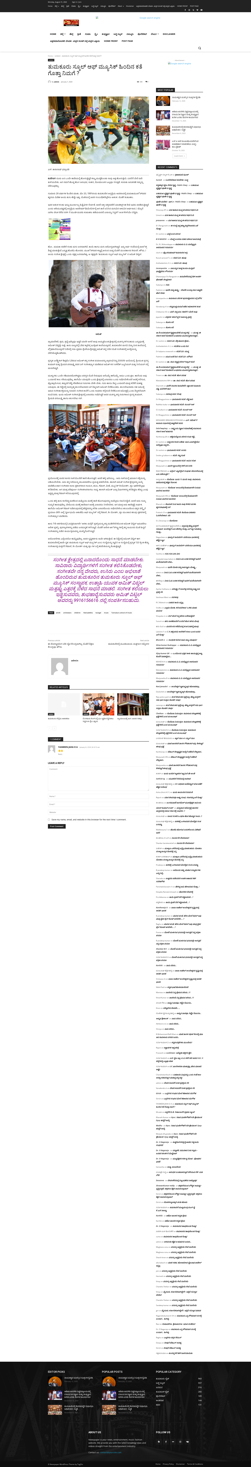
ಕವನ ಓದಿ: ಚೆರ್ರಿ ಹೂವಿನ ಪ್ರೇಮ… (178, 341)
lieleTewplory (161, 428)
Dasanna (160, 1180)
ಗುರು (167, 284)
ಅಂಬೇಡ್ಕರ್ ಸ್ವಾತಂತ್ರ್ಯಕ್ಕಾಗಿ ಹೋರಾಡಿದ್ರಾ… (185, 686)
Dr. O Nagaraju (162, 1142)
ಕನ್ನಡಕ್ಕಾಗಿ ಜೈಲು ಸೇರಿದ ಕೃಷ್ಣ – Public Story (171, 185)
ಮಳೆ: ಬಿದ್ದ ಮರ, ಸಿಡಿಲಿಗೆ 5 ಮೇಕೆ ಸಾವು (183, 311)
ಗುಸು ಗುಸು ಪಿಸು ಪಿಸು (172, 553)
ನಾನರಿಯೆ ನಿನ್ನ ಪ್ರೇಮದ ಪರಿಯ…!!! (178, 992)
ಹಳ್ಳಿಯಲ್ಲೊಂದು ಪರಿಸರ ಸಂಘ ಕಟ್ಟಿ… (183, 436)
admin (56, 82)
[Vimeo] (197, 10)
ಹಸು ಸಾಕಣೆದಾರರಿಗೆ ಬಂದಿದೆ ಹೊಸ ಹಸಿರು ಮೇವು (182, 621)
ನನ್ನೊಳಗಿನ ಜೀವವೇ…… (171, 1008)
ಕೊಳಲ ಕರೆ (170, 322)
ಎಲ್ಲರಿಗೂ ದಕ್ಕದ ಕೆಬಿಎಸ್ (172, 1337)
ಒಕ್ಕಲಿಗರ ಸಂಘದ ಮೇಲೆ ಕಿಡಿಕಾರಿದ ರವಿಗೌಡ (180, 1093)
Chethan (160, 713)
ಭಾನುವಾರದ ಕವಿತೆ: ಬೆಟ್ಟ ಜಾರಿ (182, 399)
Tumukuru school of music (121, 613)
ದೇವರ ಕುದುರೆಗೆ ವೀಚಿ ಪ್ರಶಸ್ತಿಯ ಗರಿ (176, 1083)
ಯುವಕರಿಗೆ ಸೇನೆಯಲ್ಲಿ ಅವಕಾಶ (179, 778)
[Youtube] (201, 10)
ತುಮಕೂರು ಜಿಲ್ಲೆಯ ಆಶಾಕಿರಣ (58, 718)
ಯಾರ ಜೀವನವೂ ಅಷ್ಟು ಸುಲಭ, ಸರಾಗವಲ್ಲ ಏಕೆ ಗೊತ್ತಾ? (183, 797)
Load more (178, 156)
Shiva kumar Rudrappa (166, 645)
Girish (158, 1093)
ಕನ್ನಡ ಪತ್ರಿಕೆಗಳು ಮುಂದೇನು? (182, 1042)
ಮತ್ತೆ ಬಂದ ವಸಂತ (173, 234)
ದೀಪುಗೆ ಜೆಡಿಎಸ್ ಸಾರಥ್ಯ (172, 1342)
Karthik (159, 965)
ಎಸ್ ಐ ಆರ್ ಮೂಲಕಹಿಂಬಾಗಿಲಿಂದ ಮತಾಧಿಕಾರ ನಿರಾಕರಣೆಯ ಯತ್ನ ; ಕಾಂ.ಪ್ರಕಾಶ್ (185, 144)
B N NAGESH (161, 239)
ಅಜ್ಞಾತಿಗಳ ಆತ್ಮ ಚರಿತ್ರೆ (171, 1047)
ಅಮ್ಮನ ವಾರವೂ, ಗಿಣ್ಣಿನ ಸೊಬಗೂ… (179, 1002)
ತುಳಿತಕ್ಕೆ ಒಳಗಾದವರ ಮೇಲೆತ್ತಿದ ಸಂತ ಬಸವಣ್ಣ (182, 865)
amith (58, 613)
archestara (67, 613)
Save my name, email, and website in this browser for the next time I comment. (89, 819)
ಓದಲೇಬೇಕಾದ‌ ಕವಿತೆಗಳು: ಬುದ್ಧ (177, 180)
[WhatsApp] (88, 89)
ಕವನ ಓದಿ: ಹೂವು (179, 257)
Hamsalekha (88, 613)
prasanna (160, 220)
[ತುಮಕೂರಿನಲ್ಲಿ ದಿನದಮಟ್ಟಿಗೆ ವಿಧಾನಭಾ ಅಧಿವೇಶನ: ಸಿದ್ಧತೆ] (163, 130)
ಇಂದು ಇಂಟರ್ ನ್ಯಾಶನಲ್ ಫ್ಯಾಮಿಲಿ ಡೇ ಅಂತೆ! (179, 773)
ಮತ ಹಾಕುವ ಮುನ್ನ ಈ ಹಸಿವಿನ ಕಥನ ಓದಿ (183, 210)
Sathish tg (160, 778)
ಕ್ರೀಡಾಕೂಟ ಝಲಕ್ (182, 174)
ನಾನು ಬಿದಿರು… (171, 965)
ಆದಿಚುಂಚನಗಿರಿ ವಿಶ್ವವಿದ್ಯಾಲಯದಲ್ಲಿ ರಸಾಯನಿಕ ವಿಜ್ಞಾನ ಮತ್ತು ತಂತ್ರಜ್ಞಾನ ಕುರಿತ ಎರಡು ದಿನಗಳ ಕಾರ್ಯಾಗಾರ (185, 114)
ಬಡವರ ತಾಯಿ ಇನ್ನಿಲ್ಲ (175, 602)
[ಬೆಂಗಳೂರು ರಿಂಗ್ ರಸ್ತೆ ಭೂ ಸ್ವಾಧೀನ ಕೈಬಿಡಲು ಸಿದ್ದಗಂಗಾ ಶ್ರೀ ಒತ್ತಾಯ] (98, 704)
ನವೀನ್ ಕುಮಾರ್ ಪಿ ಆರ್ (164, 808)
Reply (60, 754)
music (106, 613)
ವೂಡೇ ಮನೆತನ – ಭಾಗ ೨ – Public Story (170, 201)
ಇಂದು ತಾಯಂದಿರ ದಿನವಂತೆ (183, 792)
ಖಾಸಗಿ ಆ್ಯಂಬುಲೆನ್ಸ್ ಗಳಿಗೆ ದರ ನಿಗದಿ (180, 465)
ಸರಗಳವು (174, 597)
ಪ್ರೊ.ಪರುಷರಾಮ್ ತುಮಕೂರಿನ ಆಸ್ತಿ (175, 252)
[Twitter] (193, 10)
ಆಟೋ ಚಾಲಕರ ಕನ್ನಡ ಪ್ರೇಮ (176, 1215)
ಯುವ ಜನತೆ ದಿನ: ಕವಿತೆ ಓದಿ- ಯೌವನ (178, 356)
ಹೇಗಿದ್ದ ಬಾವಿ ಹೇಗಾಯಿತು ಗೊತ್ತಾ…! (187, 886)
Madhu (159, 1125)
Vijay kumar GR (162, 653)
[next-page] (54, 728)
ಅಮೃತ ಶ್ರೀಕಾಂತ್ (162, 1018)
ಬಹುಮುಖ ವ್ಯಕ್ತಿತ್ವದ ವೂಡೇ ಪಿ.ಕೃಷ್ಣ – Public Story (174, 193)
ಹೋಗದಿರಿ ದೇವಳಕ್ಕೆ (186, 892)
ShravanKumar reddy (165, 1185)
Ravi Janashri (162, 686)
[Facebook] (185, 10)
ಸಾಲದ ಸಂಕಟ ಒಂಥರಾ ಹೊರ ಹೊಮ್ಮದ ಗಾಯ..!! (184, 816)
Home (50, 56)
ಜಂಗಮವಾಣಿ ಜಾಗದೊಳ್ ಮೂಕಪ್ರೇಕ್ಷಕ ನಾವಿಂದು (184, 802)
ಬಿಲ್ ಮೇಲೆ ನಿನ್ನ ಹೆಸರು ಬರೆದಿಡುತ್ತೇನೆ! (181, 616)
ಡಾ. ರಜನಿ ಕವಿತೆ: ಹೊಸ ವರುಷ (175, 375)
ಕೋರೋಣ (173, 520)
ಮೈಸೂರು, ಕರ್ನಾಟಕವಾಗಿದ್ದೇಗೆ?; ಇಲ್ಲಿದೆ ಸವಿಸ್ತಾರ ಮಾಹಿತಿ (181, 1310)
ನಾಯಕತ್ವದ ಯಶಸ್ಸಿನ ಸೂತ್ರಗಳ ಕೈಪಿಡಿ (186, 97)
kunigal (98, 613)
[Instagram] (189, 10)
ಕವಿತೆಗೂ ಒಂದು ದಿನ (181, 346)
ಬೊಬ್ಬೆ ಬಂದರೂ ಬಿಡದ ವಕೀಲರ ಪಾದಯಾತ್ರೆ (185, 239)
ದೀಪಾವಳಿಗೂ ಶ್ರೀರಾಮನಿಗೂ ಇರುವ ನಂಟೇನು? (179, 1324)
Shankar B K (161, 949)
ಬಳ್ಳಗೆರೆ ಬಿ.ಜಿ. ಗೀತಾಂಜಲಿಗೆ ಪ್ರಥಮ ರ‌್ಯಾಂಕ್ (180, 1112)
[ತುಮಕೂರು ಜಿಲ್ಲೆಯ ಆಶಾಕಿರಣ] (64, 704)
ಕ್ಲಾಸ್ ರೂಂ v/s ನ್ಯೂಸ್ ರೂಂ (185, 738)
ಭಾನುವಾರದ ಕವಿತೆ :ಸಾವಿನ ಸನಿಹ (184, 460)
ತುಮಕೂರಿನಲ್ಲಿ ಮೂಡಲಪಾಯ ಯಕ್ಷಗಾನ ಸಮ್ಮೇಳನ (128, 644)
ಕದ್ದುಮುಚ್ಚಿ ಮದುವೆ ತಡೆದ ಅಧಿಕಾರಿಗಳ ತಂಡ (184, 306)
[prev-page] (50, 728)
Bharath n (160, 640)
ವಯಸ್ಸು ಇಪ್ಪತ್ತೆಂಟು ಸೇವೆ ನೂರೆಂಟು (183, 1247)
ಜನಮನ (57, 56)
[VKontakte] (187, 1442)
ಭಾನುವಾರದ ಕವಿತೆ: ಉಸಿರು (176, 450)
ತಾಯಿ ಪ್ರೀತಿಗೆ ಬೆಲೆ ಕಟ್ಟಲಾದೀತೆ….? (181, 897)
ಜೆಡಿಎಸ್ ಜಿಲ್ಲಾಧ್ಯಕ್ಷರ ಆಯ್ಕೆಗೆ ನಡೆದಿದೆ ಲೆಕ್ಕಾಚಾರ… (185, 751)
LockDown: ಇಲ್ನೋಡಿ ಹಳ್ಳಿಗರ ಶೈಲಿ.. (179, 1053)
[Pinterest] (81, 89)
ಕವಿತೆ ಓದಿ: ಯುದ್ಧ (182, 351)
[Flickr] (173, 1442)
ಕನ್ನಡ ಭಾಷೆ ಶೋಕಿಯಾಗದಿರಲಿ (177, 987)
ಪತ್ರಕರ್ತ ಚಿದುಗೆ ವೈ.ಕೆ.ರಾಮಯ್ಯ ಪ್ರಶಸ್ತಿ (178, 317)
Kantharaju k (162, 907)
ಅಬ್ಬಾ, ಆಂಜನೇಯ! (174, 1167)
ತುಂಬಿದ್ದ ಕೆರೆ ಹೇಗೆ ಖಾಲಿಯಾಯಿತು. (181, 1353)
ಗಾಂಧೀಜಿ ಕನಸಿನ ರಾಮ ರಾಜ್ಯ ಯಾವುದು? (182, 640)
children (77, 613)
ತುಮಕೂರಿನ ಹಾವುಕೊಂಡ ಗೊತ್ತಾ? (185, 1226)
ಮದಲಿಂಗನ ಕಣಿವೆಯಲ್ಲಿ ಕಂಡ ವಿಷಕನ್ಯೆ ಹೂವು (182, 626)
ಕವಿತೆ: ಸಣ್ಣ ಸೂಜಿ (179, 455)
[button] (199, 48)
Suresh (159, 180)
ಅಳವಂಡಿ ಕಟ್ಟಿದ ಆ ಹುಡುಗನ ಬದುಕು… (177, 1241)
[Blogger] (159, 1442)
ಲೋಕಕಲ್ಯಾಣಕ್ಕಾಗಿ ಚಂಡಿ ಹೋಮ (175, 1202)
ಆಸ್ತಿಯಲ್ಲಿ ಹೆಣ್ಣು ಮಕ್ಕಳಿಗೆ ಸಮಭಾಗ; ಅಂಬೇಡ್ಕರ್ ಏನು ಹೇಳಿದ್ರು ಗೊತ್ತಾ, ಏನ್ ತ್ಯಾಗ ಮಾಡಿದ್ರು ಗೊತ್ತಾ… (178, 529)
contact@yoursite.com (110, 1452)
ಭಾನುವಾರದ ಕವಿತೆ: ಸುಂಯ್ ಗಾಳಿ (182, 404)
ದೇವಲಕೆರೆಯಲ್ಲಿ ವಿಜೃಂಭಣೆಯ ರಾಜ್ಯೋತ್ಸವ (182, 1180)
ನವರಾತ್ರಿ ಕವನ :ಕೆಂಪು (173, 394)
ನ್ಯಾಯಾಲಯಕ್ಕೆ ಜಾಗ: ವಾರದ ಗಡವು (129, 718)
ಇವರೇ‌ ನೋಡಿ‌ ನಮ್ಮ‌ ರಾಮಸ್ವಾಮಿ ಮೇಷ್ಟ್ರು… (182, 567)
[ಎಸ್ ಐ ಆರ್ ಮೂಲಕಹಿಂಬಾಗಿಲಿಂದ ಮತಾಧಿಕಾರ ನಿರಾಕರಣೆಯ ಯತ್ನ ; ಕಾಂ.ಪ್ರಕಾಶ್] (163, 145)
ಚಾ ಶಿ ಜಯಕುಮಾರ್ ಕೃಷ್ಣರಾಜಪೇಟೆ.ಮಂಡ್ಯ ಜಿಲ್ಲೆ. (173, 332)
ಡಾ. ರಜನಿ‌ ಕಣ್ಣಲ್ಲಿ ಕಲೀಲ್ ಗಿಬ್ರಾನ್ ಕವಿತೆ (180, 361)
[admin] (50, 81)
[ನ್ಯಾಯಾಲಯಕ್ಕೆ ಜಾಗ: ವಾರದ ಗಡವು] (133, 704)
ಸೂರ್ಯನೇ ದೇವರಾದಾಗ (180, 838)
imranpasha (161, 268)
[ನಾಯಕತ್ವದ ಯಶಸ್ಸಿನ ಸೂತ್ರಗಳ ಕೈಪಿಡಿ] (163, 101)
